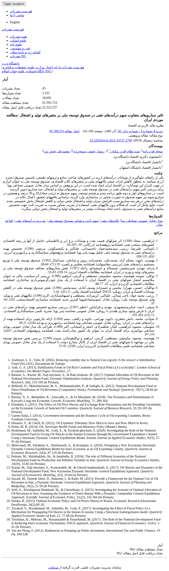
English (15, 22)
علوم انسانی (18, 40)
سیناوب (53, 567)
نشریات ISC (18, 56)
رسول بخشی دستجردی (89, 151)
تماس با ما (17, 15)
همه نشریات (18, 36)
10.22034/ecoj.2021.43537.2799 (111, 140)
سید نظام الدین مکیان (124, 151)
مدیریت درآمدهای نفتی (30, 220)
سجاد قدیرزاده (153, 151)
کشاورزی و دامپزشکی (25, 52)
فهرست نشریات (21, 11)
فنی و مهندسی (20, 48)
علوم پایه (16, 44)
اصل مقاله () (64, 131)
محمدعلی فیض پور (57, 151)
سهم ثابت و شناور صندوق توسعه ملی (73, 220)
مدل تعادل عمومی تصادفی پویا (142, 220)
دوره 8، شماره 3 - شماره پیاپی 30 (140, 131)
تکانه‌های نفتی (109, 220)
